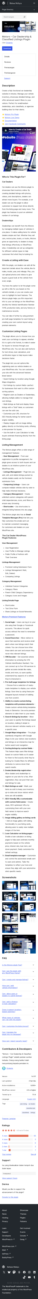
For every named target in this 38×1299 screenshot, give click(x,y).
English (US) (31, 1099)
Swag (23, 1239)
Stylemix (9, 43)
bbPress (6, 1254)
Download (7, 48)
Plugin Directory (7, 9)
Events (22, 1232)
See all (33, 1154)
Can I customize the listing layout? (15, 1026)
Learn (4, 1228)
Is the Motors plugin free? (12, 965)
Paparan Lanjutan (9, 1119)
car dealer (32, 1104)
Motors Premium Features (14, 617)
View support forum (9, 1178)
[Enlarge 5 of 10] (15, 905)
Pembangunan (9, 73)
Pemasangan (9, 67)
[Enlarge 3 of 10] (15, 894)
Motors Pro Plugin (12, 114)
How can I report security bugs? (14, 1041)
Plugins (22, 1218)
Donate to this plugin (10, 1197)
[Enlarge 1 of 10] (15, 884)
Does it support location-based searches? (12, 1011)
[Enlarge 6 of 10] (33, 905)
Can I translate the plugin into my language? (11, 1033)
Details (7, 57)
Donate (24, 1236)
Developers (6, 1236)
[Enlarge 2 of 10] (33, 884)
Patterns (23, 1221)
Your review (6, 1154)
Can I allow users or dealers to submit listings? (12, 995)
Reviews (7, 62)
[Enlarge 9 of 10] (15, 927)
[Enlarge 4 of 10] (33, 894)
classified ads (30, 1108)
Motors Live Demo (12, 117)
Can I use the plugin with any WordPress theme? (11, 972)
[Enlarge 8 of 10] (33, 916)
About (4, 1210)
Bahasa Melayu (13, 1267)
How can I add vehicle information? (10, 987)
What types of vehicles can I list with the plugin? (11, 1019)
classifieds (25, 1112)
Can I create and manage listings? (15, 980)
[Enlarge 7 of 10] (15, 916)
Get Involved (25, 1228)
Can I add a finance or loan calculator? (10, 1003)
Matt (5, 1250)
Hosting (5, 1218)
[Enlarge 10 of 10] (33, 937)
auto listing (23, 1104)
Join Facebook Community (15, 124)
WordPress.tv (8, 1239)
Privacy (5, 1221)
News (4, 1214)
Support (7, 78)
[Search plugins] (24, 17)
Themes (23, 1214)
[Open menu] (34, 3)
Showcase (24, 1210)
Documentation (11, 121)
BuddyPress (8, 1257)
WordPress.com (9, 1246)
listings (33, 1112)
